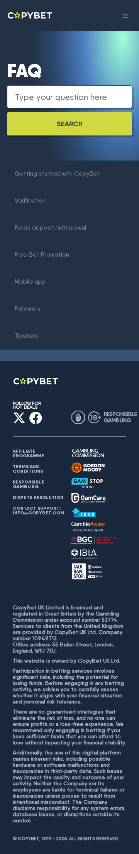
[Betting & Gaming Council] (94, 540)
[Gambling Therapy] (88, 467)
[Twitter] (19, 417)
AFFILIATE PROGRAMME (28, 453)
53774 (109, 620)
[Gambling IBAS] (83, 512)
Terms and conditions (28, 469)
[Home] (30, 15)
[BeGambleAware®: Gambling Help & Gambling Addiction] (88, 527)
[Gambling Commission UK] (88, 453)
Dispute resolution (38, 497)
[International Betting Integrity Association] (84, 554)
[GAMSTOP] (88, 483)
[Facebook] (35, 417)
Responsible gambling (28, 484)
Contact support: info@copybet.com (38, 510)
